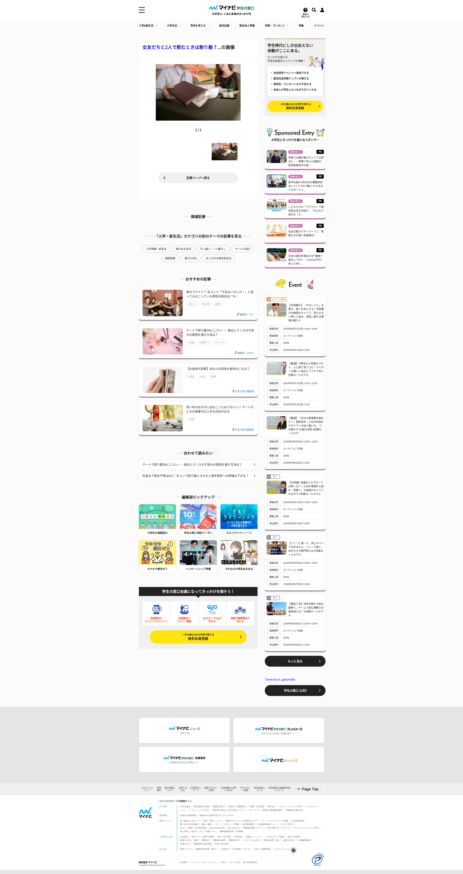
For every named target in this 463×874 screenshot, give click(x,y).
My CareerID (234, 828)
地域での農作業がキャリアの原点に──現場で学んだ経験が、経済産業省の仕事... (306, 161)
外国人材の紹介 (222, 844)
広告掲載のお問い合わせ (228, 789)
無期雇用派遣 (305, 840)
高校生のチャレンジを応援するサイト (242, 821)
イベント (319, 25)
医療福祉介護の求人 (295, 810)
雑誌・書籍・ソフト (210, 824)
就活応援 (224, 25)
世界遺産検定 (248, 824)
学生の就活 (185, 806)
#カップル (220, 342)
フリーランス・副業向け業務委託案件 (265, 810)
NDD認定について (259, 789)
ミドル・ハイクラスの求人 (291, 806)
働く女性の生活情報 (189, 824)
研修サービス (186, 849)
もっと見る (295, 661)
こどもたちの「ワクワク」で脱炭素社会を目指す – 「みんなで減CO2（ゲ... (306, 211)
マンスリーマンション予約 (306, 828)
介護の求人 (185, 844)
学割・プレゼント (275, 25)
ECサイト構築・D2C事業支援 (193, 828)
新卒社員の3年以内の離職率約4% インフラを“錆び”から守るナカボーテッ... (305, 186)
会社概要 (183, 862)
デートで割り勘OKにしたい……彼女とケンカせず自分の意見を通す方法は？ (192, 464)
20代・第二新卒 (224, 837)
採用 (223, 862)
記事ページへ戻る (198, 177)
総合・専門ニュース (212, 821)
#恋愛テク (204, 342)
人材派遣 (184, 837)
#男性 (217, 304)
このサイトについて (147, 789)
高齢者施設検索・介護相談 (231, 831)
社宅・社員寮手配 (262, 849)
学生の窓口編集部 (244, 391)
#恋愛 (191, 342)
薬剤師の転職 (219, 840)
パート (183, 810)
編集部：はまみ (245, 353)
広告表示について (195, 789)
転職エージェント (254, 837)
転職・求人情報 (257, 806)
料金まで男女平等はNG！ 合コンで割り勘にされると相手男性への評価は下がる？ (196, 475)
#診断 (191, 376)
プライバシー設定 (245, 789)
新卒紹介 (239, 837)
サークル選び (242, 249)
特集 (301, 25)
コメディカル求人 (252, 840)
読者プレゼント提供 (210, 789)
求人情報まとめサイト (190, 821)
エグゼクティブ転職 (275, 837)
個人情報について (170, 789)
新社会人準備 (247, 25)
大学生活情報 (298, 821)
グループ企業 (234, 862)
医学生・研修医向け (238, 806)
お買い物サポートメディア (279, 828)
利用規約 (159, 789)
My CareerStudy (217, 828)
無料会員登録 (198, 636)
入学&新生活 (146, 25)
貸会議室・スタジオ (242, 849)
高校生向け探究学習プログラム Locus (216, 815)
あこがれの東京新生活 (218, 258)
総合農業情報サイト (267, 824)
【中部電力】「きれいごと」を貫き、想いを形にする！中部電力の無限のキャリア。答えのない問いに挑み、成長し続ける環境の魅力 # (306, 313)
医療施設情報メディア (253, 828)
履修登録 (170, 258)
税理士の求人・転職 (189, 840)
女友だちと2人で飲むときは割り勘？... (182, 47)
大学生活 (172, 25)
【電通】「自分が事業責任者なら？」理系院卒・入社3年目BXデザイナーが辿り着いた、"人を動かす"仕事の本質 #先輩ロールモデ (306, 425)
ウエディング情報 (231, 824)
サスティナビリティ (209, 862)
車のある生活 (183, 249)
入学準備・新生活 (156, 249)
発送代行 (225, 849)
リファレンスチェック (284, 849)
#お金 (202, 376)
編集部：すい (247, 314)
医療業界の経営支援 (202, 844)
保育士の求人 (289, 840)
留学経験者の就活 (201, 806)
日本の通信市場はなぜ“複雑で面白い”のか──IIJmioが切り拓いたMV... (305, 260)
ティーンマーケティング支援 (275, 821)
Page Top (310, 789)
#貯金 (213, 376)
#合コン (192, 304)
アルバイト (312, 806)
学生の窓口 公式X (295, 690)
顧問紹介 (205, 840)
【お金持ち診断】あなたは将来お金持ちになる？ (218, 368)
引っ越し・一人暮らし (213, 249)
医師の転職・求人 (272, 840)
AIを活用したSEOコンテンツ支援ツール (198, 831)
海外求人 (272, 806)
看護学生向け (219, 806)
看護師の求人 (235, 840)
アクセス (194, 862)
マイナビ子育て (287, 824)
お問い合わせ (183, 789)
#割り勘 (205, 304)
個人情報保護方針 (250, 862)
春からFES (191, 258)
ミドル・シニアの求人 (199, 810)
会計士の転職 (293, 837)
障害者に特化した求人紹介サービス (229, 810)
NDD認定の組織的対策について (279, 789)
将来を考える (198, 25)
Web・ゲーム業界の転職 (202, 837)
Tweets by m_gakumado (280, 679)
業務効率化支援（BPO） (207, 849)
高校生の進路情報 (188, 815)
